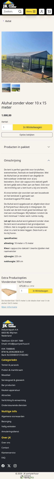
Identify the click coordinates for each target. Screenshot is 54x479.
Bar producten (8, 385)
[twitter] (10, 466)
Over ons (6, 442)
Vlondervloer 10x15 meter (17, 282)
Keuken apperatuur (11, 390)
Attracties (6, 395)
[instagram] (16, 466)
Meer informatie (9, 307)
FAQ (3, 457)
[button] (49, 11)
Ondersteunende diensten (14, 405)
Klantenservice (8, 452)
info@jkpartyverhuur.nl (18, 343)
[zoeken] (20, 11)
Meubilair (6, 375)
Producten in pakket (17, 147)
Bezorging (6, 421)
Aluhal (8, 21)
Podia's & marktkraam (12, 370)
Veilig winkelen (9, 426)
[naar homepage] (10, 4)
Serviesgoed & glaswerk (13, 380)
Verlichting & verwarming (14, 400)
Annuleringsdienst (10, 431)
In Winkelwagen (32, 127)
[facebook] (4, 466)
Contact (5, 447)
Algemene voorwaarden (13, 416)
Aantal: (5, 121)
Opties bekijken (27, 134)
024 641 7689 (17, 340)
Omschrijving (12, 160)
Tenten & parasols (10, 365)
